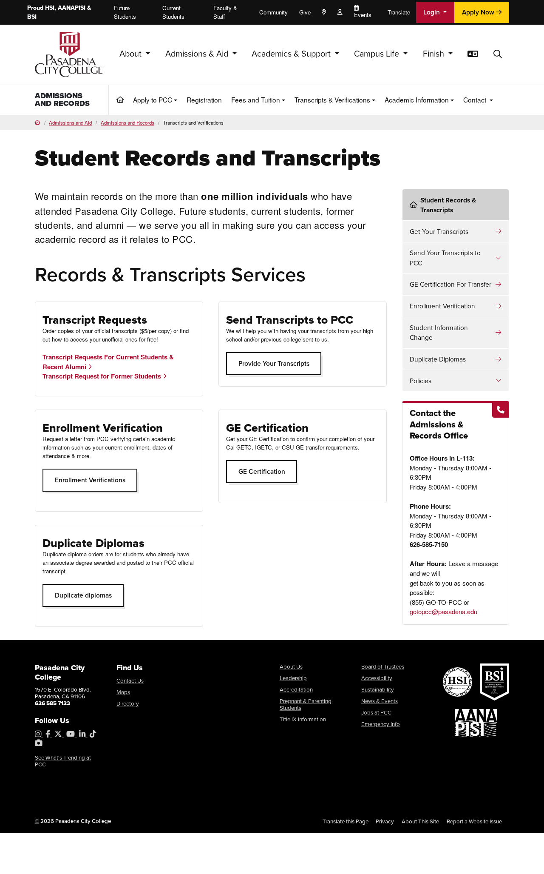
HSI (49, 7)
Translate (399, 12)
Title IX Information (303, 719)
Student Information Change (439, 332)
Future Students (125, 12)
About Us (291, 667)
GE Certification (261, 471)
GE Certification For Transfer (450, 284)
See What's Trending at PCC (63, 761)
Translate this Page (345, 821)
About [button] (131, 54)
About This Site (420, 821)
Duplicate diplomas (83, 595)
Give (305, 12)
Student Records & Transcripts (448, 205)
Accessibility (376, 678)
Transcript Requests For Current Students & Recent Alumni (108, 361)
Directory (127, 704)
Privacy (385, 821)
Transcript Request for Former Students (102, 376)
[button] (497, 54)
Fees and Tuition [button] (255, 99)
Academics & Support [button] (292, 54)
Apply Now (479, 12)
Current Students (173, 12)
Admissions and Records (62, 99)
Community (273, 12)
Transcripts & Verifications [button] (332, 99)
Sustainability (377, 690)
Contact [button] (475, 99)
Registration (204, 99)
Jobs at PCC (376, 713)
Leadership (293, 678)
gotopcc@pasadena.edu (443, 611)
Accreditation (296, 690)
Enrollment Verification (442, 306)
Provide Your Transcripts (273, 363)
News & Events (379, 701)
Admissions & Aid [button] (197, 54)
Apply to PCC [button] (152, 99)
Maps (123, 692)
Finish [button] (434, 54)
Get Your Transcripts (439, 231)
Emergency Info (380, 724)
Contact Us (130, 681)
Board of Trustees (382, 667)
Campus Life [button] (377, 54)
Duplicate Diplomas (438, 359)
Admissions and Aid (70, 122)
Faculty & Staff (225, 12)
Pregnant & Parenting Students (306, 704)
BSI (32, 16)
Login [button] (432, 12)
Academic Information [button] (417, 99)
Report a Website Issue (474, 821)
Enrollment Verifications (90, 480)
